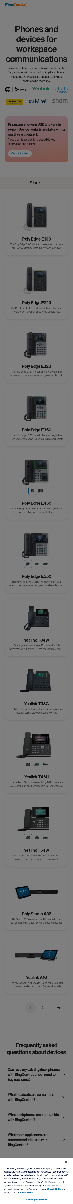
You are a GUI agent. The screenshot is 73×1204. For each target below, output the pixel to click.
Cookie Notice (54, 1189)
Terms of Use (26, 1192)
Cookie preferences (36, 1199)
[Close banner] (66, 1162)
